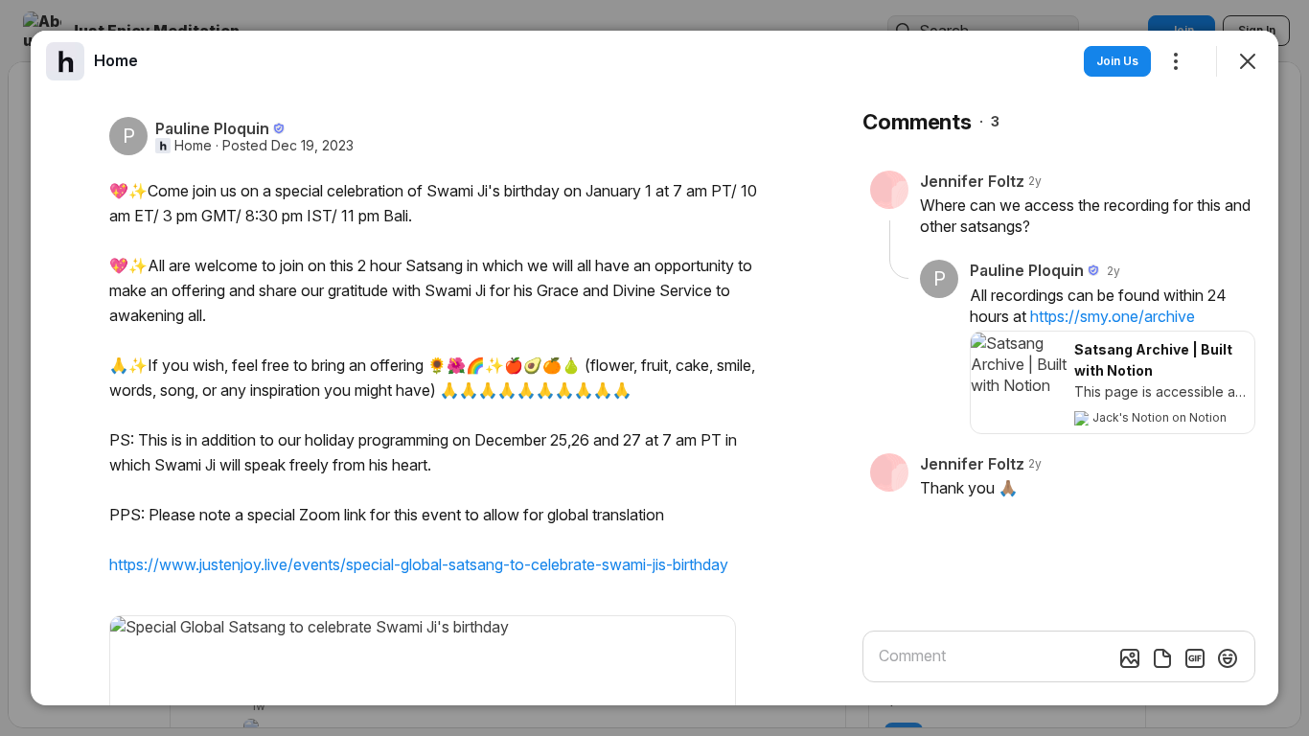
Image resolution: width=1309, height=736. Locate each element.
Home (193, 145)
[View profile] (65, 61)
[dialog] (654, 368)
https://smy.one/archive (1112, 316)
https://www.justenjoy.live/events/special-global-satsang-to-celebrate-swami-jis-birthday (418, 564)
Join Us (1117, 61)
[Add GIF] (1195, 658)
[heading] (116, 60)
